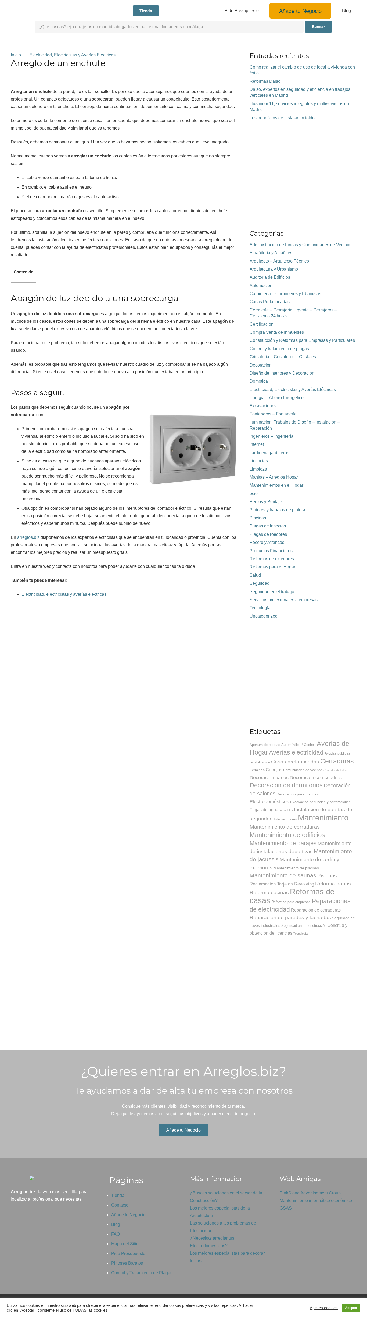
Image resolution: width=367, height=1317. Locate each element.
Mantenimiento (323, 817)
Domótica (259, 381)
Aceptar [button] (351, 1308)
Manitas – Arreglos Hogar (274, 477)
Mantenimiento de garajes (283, 843)
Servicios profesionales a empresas (284, 599)
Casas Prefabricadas (270, 301)
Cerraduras (337, 761)
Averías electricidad (296, 752)
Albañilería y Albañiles (271, 252)
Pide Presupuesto (128, 1253)
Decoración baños (269, 777)
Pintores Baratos (127, 1263)
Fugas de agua (264, 810)
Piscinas (258, 518)
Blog (115, 1224)
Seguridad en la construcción (303, 926)
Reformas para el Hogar (272, 567)
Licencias (259, 460)
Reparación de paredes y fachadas (290, 917)
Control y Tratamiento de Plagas (141, 1273)
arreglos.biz (28, 537)
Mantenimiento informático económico (316, 1200)
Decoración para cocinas (297, 794)
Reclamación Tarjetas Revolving (282, 884)
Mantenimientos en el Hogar (276, 485)
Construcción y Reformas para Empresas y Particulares (302, 340)
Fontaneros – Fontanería (273, 414)
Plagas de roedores (268, 534)
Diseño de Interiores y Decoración (282, 373)
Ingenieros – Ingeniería (271, 436)
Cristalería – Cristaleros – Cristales (283, 356)
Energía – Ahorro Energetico (277, 397)
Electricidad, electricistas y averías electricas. (64, 594)
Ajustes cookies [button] (324, 1308)
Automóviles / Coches (298, 745)
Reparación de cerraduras (316, 910)
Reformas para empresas (291, 902)
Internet (257, 444)
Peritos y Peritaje (266, 501)
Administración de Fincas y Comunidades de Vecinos (300, 244)
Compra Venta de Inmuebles (277, 332)
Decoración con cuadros (316, 777)
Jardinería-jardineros (269, 452)
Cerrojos (274, 769)
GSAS (286, 1208)
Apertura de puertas (265, 745)
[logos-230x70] (42, 10)
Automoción (261, 285)
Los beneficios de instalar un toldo (282, 118)
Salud (255, 575)
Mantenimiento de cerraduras (285, 827)
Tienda (117, 1195)
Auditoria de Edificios (270, 277)
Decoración (261, 365)
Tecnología (260, 607)
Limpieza (258, 469)
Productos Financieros (271, 550)
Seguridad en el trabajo (272, 591)
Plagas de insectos (268, 526)
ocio (254, 493)
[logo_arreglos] (49, 1180)
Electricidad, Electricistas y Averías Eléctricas (293, 389)
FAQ (115, 1234)
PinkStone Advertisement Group (310, 1193)
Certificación (262, 324)
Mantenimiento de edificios (287, 834)
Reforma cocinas (269, 892)
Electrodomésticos (269, 801)
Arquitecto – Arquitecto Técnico (279, 261)
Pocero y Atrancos (267, 542)
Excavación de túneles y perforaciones (320, 802)
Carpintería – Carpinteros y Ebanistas (285, 293)
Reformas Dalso (265, 81)
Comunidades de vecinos (302, 770)
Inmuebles (286, 810)
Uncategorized (264, 616)
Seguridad (259, 583)
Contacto (119, 1205)
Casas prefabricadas (295, 762)
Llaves (292, 819)
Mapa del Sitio (125, 1243)
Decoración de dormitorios (286, 785)
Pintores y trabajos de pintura (277, 510)
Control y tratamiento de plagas (279, 348)
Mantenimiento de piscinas (296, 868)
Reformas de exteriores (272, 559)
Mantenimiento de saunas (283, 875)
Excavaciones (263, 406)
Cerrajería (257, 770)
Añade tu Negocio (128, 1214)
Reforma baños (333, 884)
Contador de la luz (335, 770)
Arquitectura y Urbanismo (274, 269)
